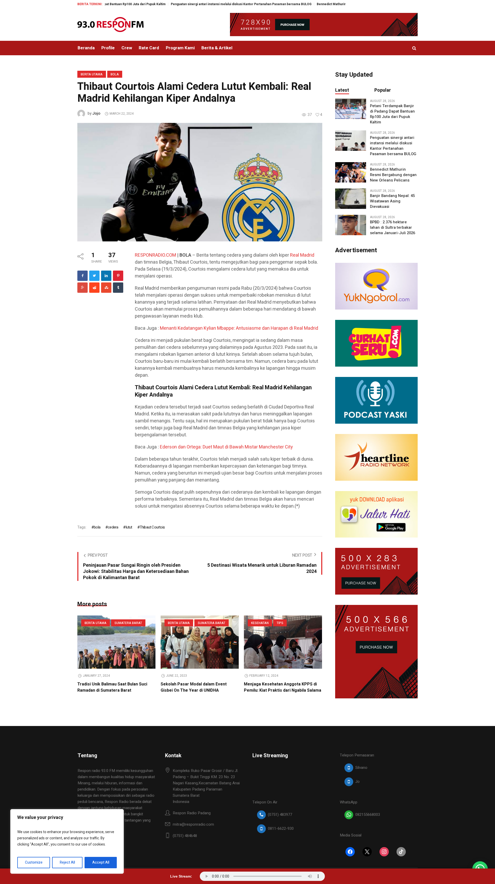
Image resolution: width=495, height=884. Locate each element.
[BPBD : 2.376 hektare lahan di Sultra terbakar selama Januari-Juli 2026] (350, 225)
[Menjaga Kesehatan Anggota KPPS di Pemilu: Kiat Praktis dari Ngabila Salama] (283, 642)
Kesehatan (260, 623)
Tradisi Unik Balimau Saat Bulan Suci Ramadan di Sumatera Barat (112, 687)
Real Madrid (302, 255)
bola (97, 527)
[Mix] (106, 287)
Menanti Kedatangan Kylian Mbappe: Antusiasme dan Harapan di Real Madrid (239, 328)
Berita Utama (92, 74)
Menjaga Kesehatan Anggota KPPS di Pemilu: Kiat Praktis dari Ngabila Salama (282, 687)
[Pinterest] (118, 276)
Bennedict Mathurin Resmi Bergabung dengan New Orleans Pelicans (337, 4)
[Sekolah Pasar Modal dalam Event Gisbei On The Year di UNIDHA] (200, 642)
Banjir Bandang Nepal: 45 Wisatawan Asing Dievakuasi (392, 201)
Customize (34, 862)
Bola (115, 74)
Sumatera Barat (128, 623)
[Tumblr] (118, 287)
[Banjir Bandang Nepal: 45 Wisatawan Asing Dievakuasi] (350, 198)
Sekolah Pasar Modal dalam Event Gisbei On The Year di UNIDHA (194, 687)
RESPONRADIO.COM (155, 255)
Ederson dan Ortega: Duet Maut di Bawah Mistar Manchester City (226, 447)
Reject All (67, 862)
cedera (113, 527)
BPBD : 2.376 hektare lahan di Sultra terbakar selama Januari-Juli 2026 (392, 227)
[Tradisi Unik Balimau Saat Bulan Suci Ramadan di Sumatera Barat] (116, 642)
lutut (129, 527)
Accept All (100, 862)
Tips (280, 623)
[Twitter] (94, 276)
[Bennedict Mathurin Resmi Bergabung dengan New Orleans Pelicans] (350, 172)
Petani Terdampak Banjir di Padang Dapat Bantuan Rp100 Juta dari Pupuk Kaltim (392, 114)
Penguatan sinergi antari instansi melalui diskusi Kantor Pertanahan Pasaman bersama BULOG (210, 4)
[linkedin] (106, 276)
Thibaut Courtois (152, 527)
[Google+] (82, 287)
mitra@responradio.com (193, 824)
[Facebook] (82, 276)
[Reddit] (94, 287)
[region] (67, 841)
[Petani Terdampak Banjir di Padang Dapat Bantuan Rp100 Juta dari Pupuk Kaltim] (350, 109)
